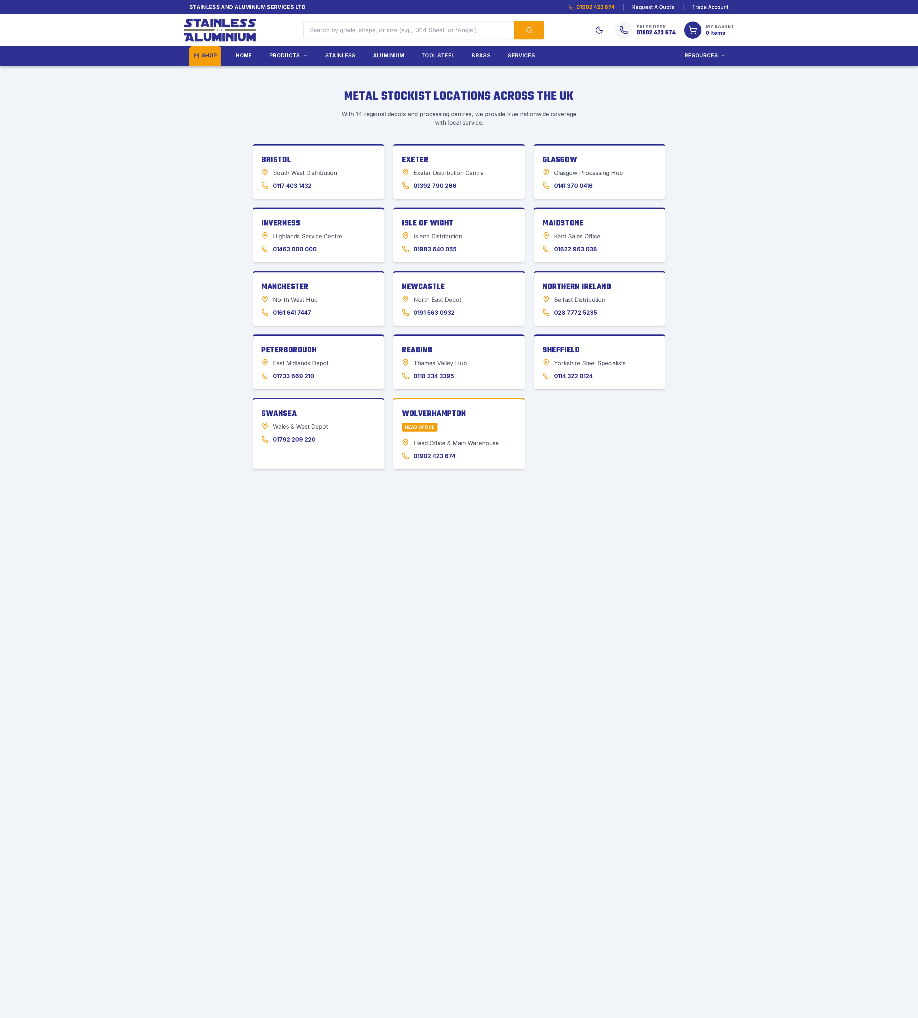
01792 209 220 (294, 439)
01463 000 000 (295, 249)
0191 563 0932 (434, 312)
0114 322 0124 (573, 376)
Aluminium (388, 55)
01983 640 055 (434, 249)
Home (244, 55)
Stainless (340, 55)
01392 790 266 (434, 185)
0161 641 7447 (292, 312)
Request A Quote (653, 7)
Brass (481, 55)
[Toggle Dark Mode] (599, 30)
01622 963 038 (575, 249)
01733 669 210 (293, 376)
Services (521, 55)
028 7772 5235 (575, 312)
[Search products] (529, 30)
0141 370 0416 (573, 185)
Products (284, 55)
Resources (701, 55)
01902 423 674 (595, 7)
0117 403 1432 (292, 185)
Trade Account (710, 7)
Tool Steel (438, 55)
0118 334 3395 (433, 376)
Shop (209, 55)
